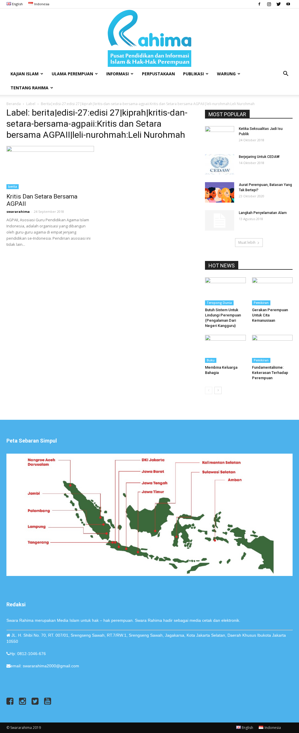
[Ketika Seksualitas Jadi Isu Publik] (219, 136)
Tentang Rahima (29, 87)
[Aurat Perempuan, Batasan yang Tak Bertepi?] (219, 192)
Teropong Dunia (219, 303)
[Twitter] (278, 4)
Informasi (117, 73)
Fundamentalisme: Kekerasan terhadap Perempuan (270, 372)
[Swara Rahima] (149, 37)
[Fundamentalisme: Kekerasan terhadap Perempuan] (272, 349)
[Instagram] (269, 4)
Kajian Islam (25, 73)
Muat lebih (246, 242)
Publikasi (193, 73)
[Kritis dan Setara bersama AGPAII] (50, 167)
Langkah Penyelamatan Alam (263, 213)
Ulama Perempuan (72, 73)
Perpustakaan (158, 73)
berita (12, 186)
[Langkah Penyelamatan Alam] (219, 220)
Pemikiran (261, 303)
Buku (211, 360)
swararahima (18, 211)
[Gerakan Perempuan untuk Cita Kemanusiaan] (272, 291)
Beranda (13, 103)
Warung (226, 73)
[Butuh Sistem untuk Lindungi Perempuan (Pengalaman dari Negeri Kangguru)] (225, 291)
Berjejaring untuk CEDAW (259, 157)
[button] (286, 74)
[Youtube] (288, 4)
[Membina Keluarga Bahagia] (225, 349)
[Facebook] (259, 4)
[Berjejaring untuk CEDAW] (219, 164)
